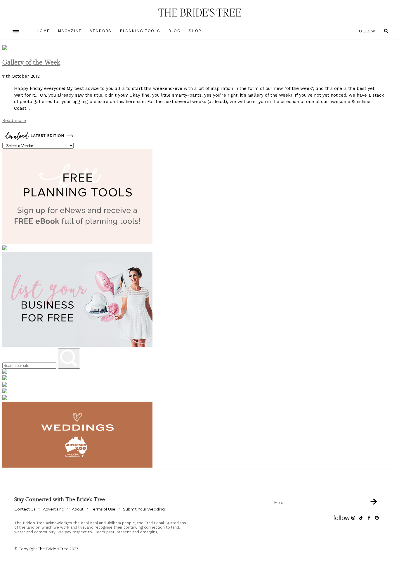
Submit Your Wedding (144, 509)
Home (43, 31)
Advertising (53, 509)
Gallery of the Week (31, 62)
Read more (14, 120)
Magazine (69, 31)
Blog (174, 31)
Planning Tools (140, 31)
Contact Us (24, 509)
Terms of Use (103, 509)
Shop (195, 31)
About (78, 509)
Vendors (101, 31)
